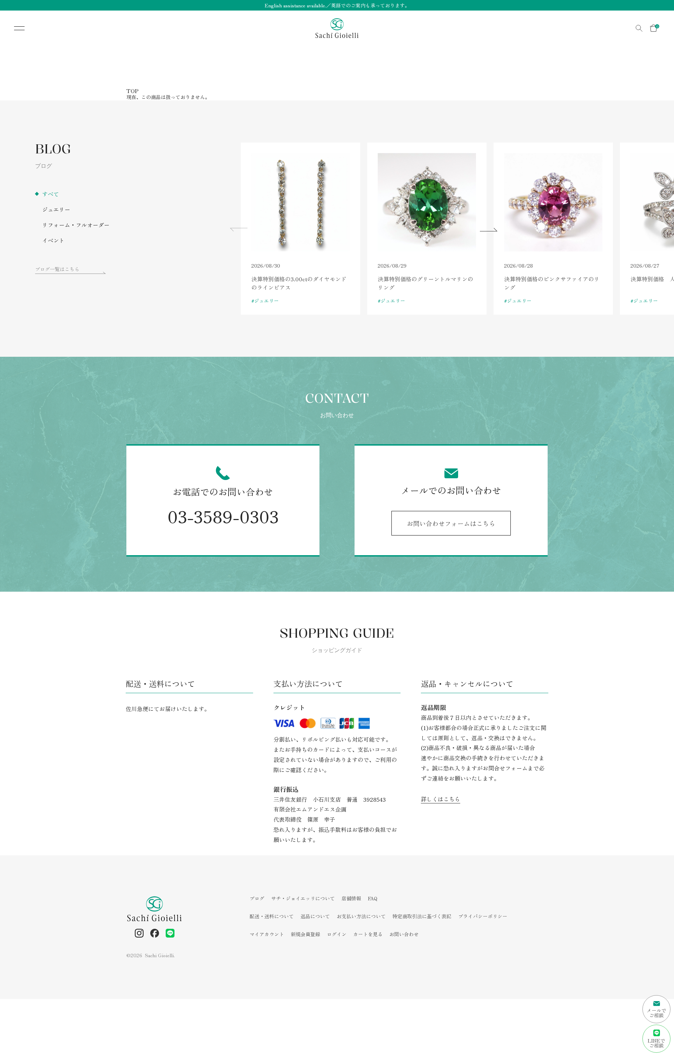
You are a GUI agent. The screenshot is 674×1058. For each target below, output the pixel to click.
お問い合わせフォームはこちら (451, 523)
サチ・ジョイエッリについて (303, 898)
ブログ (257, 898)
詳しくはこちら (440, 799)
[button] (488, 229)
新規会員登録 (305, 934)
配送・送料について (272, 916)
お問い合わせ (404, 934)
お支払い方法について (361, 916)
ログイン (336, 934)
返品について (315, 916)
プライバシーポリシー (482, 916)
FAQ (372, 898)
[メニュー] (14, 28)
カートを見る (368, 934)
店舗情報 (351, 898)
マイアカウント (267, 934)
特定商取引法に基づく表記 (421, 916)
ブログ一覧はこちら (57, 268)
